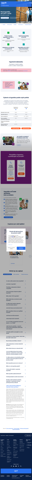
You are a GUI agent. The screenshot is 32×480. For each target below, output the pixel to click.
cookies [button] (13, 236)
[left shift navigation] (1, 24)
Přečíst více (10, 244)
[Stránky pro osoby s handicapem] (28, 447)
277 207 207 (25, 70)
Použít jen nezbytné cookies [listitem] (11, 248)
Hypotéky (7, 435)
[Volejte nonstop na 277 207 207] (28, 442)
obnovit (9, 70)
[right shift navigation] (24, 24)
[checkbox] (26, 108)
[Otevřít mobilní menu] (30, 2)
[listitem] (24, 229)
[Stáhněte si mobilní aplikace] (28, 445)
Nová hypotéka (11, 435)
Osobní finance (3, 435)
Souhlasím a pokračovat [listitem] (21, 248)
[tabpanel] (16, 350)
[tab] (7, 274)
